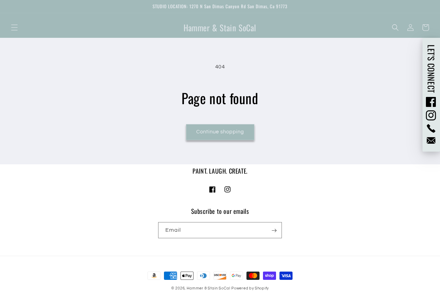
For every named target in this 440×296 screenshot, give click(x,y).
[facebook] (431, 102)
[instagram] (431, 115)
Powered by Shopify (250, 288)
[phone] (431, 128)
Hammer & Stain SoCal (208, 288)
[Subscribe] (274, 230)
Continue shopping (220, 131)
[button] (14, 27)
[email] (431, 140)
